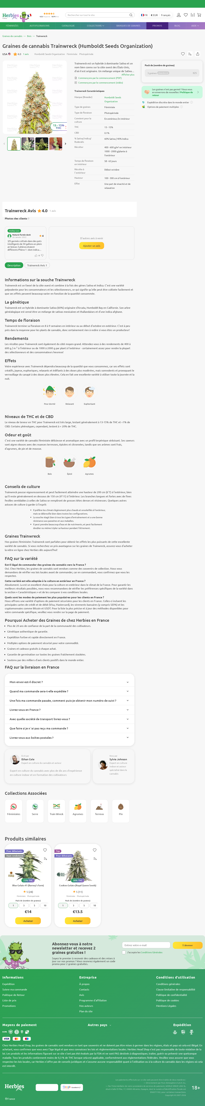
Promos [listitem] (157, 25)
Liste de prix (9, 1000)
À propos (84, 983)
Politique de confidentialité (171, 994)
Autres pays (98, 1025)
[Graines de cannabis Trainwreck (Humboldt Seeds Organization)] (34, 97)
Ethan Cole (27, 759)
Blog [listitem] (177, 25)
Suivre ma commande (14, 989)
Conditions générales (168, 983)
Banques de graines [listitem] (128, 25)
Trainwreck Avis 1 (37, 265)
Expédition (8, 983)
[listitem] (179, 14)
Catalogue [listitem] (68, 25)
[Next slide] (65, 144)
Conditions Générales (151, 952)
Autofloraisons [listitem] (39, 25)
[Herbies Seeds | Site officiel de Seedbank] (17, 16)
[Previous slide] (4, 144)
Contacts (84, 989)
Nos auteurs (86, 1005)
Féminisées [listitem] (12, 25)
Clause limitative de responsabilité (175, 989)
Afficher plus (128, 74)
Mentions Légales (166, 1005)
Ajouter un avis (91, 245)
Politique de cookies (167, 1000)
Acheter (28, 921)
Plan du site (86, 1011)
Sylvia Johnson (118, 759)
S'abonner (187, 945)
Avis (81, 994)
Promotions (9, 1005)
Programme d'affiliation (93, 1000)
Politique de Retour (13, 994)
